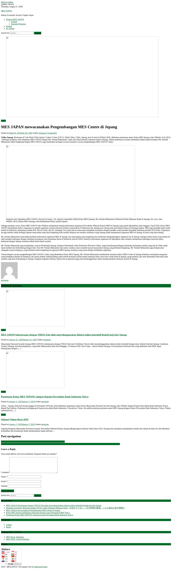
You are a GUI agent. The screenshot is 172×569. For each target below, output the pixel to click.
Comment (5, 472)
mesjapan (42, 133)
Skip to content (7, 2)
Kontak (9, 26)
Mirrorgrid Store (40, 567)
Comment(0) (52, 133)
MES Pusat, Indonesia (15, 537)
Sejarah (14, 22)
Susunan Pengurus (18, 24)
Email (4, 481)
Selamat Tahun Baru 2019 (14, 419)
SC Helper (10, 28)
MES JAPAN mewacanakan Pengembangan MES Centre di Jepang (33, 510)
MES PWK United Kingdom (17, 539)
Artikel (9, 525)
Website (4, 486)
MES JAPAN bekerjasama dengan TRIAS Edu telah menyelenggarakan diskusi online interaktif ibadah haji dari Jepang (64, 334)
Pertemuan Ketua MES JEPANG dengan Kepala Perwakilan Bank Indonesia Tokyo (45, 396)
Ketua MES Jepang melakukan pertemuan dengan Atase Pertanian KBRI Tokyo (33, 442)
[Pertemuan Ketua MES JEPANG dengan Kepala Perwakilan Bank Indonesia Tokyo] (86, 370)
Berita (3, 121)
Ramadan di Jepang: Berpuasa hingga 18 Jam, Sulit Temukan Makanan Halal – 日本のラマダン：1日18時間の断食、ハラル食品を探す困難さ (60, 444)
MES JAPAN (6, 11)
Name (4, 477)
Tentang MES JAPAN (15, 19)
